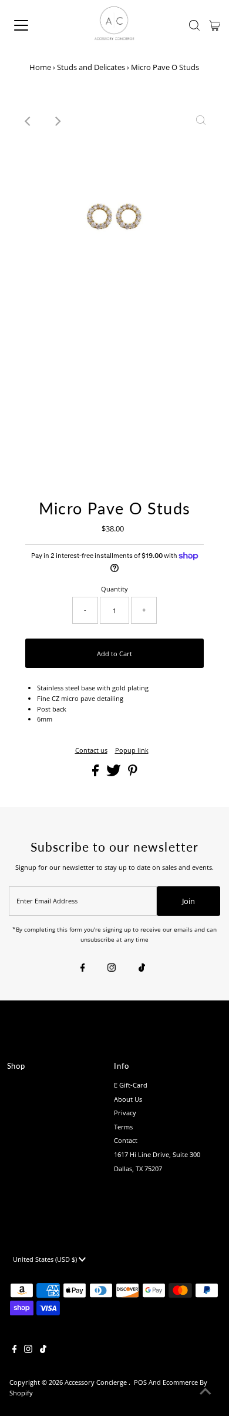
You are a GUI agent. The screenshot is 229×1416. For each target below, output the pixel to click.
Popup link (132, 750)
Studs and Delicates (91, 67)
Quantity (114, 588)
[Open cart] (214, 25)
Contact (125, 1140)
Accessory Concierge (97, 1382)
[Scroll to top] (205, 1392)
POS (140, 1382)
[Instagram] (112, 968)
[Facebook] (83, 968)
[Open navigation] (31, 25)
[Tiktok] (142, 968)
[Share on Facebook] (96, 773)
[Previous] (28, 121)
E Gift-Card (130, 1085)
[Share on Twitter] (114, 773)
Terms (123, 1126)
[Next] (57, 121)
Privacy (125, 1112)
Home (40, 67)
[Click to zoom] (201, 121)
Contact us (91, 750)
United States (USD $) (46, 1259)
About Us (128, 1099)
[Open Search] (194, 25)
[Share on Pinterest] (132, 773)
